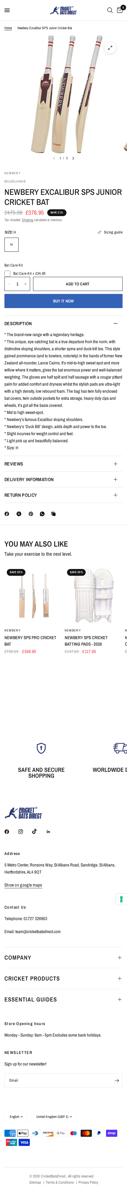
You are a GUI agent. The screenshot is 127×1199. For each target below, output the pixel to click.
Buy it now (63, 301)
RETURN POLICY (20, 495)
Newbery (12, 630)
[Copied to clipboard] (54, 513)
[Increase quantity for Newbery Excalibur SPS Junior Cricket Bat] (25, 284)
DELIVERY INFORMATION (28, 479)
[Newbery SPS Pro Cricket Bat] (33, 595)
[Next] (73, 158)
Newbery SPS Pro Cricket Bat (30, 640)
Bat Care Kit (13, 265)
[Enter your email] (117, 1080)
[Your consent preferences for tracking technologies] (121, 899)
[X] (20, 513)
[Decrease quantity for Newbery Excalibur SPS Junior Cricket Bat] (9, 284)
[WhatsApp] (43, 513)
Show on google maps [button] (23, 884)
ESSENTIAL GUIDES (30, 999)
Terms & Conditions (60, 1182)
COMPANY (17, 957)
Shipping (27, 220)
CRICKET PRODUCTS (32, 978)
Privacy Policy (88, 1182)
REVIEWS (13, 463)
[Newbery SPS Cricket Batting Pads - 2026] (94, 595)
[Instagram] (24, 831)
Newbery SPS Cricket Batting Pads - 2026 (86, 640)
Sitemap (35, 1182)
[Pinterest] (32, 513)
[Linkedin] (52, 831)
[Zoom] (110, 47)
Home (8, 28)
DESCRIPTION (18, 323)
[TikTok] (38, 831)
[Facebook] (8, 513)
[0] (119, 10)
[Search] (110, 10)
